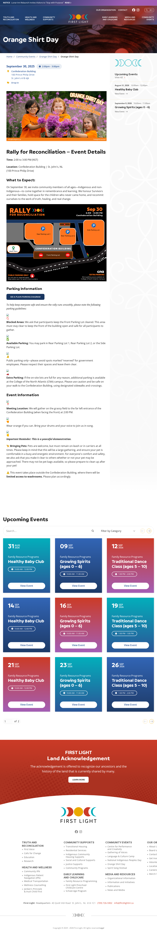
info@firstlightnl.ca (124, 903)
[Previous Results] (142, 531)
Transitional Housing (76, 846)
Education (29, 857)
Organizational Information (121, 878)
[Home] (78, 18)
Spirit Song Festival (117, 867)
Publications (113, 886)
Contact (122, 10)
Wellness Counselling (35, 885)
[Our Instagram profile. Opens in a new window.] (138, 9)
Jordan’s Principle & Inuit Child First (33, 890)
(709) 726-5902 (104, 903)
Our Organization (106, 10)
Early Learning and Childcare (109, 18)
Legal (102, 928)
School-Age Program (76, 890)
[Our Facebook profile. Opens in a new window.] (133, 9)
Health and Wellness (31, 18)
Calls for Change (32, 853)
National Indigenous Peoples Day (124, 860)
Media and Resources (129, 18)
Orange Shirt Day (48, 56)
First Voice (29, 849)
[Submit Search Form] (92, 530)
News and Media (116, 890)
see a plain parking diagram (25, 296)
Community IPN (32, 871)
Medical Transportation (36, 881)
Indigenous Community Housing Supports (78, 855)
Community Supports (49, 18)
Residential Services (76, 850)
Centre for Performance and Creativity (119, 848)
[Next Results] (149, 531)
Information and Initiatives (121, 882)
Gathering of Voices (117, 852)
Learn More (78, 779)
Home (9, 56)
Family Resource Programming (81, 881)
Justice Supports (74, 864)
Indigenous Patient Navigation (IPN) (33, 876)
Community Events (148, 18)
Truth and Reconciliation (11, 18)
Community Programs (77, 867)
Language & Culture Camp (120, 856)
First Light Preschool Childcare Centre (76, 886)
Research (29, 861)
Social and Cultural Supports (80, 860)
